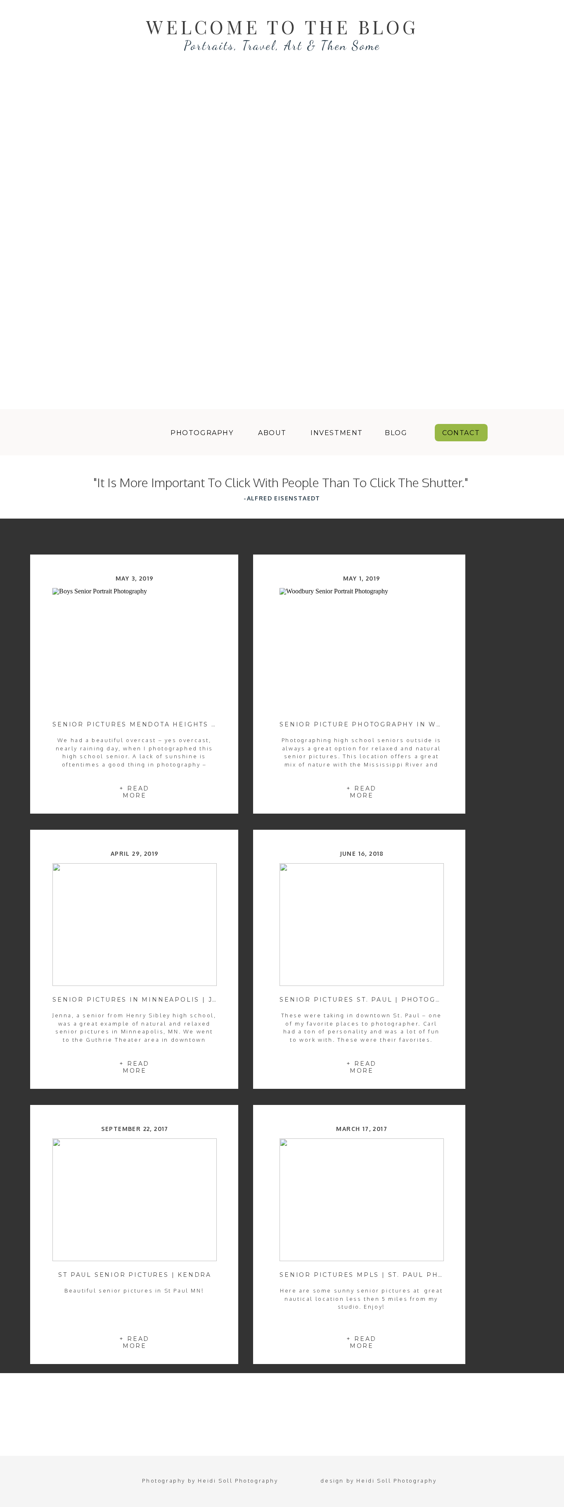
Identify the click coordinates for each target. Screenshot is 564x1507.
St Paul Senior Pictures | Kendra (134, 1274)
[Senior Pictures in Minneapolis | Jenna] (134, 924)
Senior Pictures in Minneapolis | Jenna (143, 999)
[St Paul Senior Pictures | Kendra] (134, 1199)
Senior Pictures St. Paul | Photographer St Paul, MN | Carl (416, 999)
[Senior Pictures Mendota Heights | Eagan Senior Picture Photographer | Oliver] (134, 649)
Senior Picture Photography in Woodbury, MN (387, 724)
